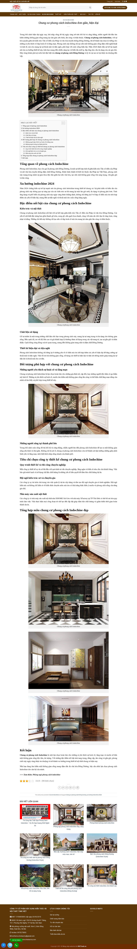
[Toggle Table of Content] (62, 123)
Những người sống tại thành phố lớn (36, 144)
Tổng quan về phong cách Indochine (34, 126)
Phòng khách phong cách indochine (102, 823)
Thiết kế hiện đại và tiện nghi (34, 137)
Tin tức (91, 14)
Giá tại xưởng (54, 915)
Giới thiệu (117, 1)
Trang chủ (110, 1)
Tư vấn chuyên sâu (56, 922)
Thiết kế (58, 14)
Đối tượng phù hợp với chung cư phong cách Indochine (40, 140)
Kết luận (25, 158)
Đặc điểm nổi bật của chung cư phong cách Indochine (40, 131)
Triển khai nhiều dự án (57, 934)
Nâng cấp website (69, 946)
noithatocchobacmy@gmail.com (23, 936)
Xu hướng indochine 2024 (31, 128)
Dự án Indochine (48, 14)
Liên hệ (97, 14)
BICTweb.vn (82, 946)
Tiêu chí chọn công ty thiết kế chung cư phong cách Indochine (43, 147)
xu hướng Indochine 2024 (94, 795)
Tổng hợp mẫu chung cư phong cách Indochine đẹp (39, 156)
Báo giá (82, 14)
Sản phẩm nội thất (70, 14)
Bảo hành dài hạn (55, 930)
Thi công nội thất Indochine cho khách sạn (102, 886)
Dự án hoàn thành (34, 14)
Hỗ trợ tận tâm (55, 926)
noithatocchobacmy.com (27, 939)
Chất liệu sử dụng (31, 135)
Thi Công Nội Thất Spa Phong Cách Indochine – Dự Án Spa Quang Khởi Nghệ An (35, 822)
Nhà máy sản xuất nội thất (33, 153)
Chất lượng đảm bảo (57, 919)
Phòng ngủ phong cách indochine (46, 775)
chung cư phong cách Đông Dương (76, 795)
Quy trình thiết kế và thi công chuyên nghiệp (39, 149)
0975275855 (21, 932)
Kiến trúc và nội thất (32, 133)
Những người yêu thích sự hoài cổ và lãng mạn (39, 142)
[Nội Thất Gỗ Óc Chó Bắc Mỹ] (17, 7)
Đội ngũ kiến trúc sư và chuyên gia (36, 151)
